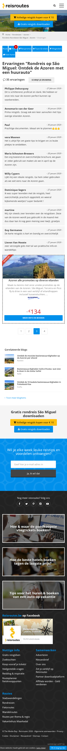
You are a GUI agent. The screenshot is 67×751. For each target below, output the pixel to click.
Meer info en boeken (33, 318)
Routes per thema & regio (16, 716)
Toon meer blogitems (16, 397)
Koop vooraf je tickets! (14, 664)
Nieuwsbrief (42, 659)
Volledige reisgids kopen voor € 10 (35, 17)
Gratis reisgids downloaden (35, 24)
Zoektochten (9, 659)
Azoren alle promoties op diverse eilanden (34, 280)
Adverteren (42, 654)
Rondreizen (17, 34)
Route (5, 48)
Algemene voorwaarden (44, 731)
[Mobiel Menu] (61, 6)
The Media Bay (10, 731)
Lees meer (41, 748)
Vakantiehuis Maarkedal (15, 721)
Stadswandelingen (12, 698)
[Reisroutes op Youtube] (47, 503)
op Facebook (21, 615)
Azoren (26, 34)
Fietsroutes (8, 707)
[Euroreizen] (33, 298)
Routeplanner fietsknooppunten (11, 680)
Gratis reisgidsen (11, 654)
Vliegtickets (57, 48)
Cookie (5, 736)
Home (7, 34)
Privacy (60, 731)
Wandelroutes (9, 712)
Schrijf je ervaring (41, 80)
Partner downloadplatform (50, 676)
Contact (44, 736)
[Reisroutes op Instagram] (40, 503)
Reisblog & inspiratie (13, 673)
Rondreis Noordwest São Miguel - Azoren (18, 38)
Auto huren (10, 54)
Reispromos (26, 48)
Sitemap (36, 736)
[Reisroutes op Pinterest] (33, 503)
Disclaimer (14, 736)
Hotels (14, 48)
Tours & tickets (41, 48)
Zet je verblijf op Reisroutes (44, 670)
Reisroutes (15, 5)
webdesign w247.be (56, 744)
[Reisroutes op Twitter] (26, 503)
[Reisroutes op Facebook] (19, 503)
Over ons (41, 664)
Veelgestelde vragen (13, 668)
